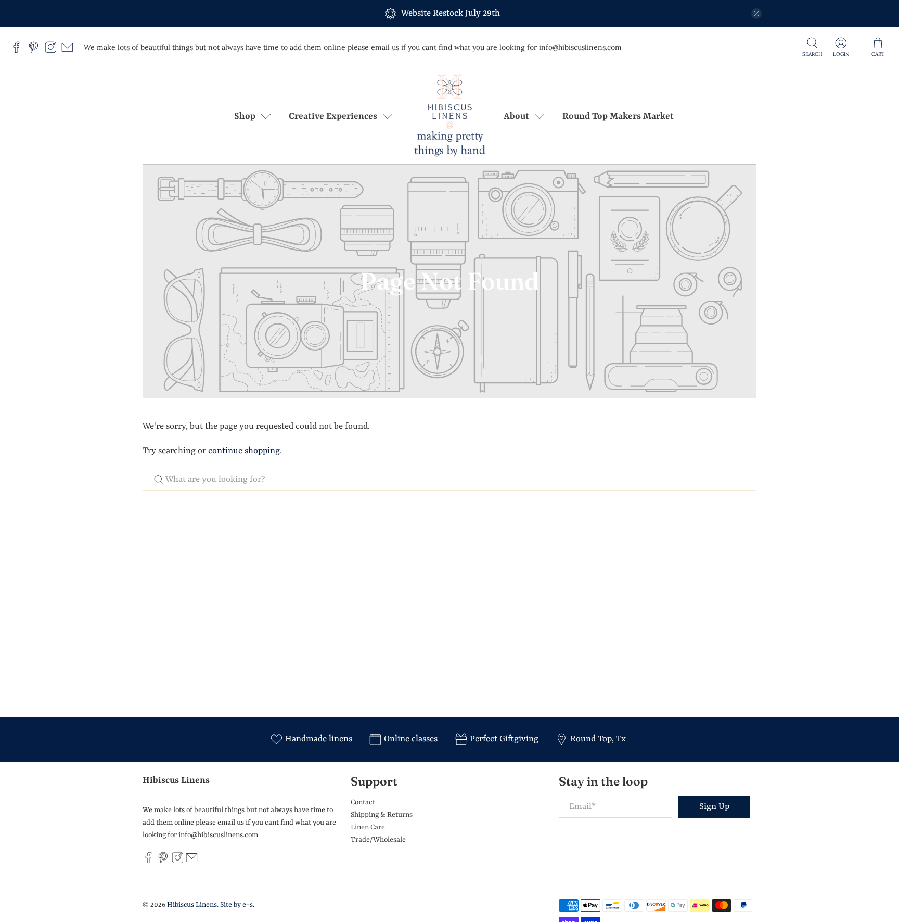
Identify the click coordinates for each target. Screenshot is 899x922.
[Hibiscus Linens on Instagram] (53, 50)
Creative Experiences (333, 116)
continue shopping (244, 451)
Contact (363, 802)
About (516, 116)
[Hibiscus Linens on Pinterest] (36, 50)
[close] (756, 13)
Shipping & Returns (382, 815)
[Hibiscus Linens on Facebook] (19, 50)
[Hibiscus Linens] (449, 116)
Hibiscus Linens (192, 905)
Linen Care (368, 827)
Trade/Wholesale (378, 840)
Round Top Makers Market (618, 116)
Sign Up (714, 807)
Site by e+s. (237, 905)
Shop (244, 116)
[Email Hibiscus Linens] (70, 50)
